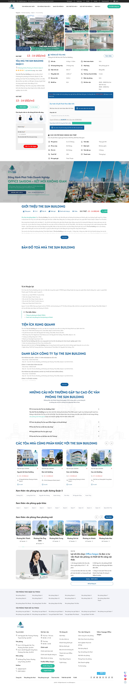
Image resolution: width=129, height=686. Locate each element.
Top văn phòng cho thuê (85, 652)
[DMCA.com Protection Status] (101, 673)
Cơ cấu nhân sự (64, 639)
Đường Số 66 (23, 68)
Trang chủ (19, 677)
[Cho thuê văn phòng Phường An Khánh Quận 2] (89, 531)
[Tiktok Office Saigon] (109, 677)
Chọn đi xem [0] (105, 1)
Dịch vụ (97, 6)
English (116, 1)
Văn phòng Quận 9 (37, 598)
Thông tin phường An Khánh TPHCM (35, 315)
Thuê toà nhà (55, 677)
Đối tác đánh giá (64, 646)
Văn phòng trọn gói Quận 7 (105, 611)
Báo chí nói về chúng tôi (66, 650)
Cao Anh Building (96, 472)
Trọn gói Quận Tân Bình (87, 614)
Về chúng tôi (69, 1)
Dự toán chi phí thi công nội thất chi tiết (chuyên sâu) (68, 128)
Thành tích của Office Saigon (65, 654)
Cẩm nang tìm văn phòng (86, 636)
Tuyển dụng (79, 1)
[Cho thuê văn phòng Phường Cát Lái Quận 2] (72, 531)
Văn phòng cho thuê (28, 6)
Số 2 (46, 480)
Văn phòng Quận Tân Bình (39, 603)
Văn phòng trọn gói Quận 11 (40, 614)
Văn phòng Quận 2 (37, 595)
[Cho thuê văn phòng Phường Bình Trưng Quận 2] (56, 531)
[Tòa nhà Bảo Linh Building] (52, 457)
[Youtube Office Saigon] (97, 677)
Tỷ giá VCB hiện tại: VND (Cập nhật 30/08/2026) (66, 119)
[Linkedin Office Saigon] (100, 677)
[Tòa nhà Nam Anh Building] (76, 457)
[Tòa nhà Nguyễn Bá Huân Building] (27, 457)
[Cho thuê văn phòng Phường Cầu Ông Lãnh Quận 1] (39, 532)
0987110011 (12, 1)
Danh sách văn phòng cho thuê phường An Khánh (39, 317)
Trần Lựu (97, 479)
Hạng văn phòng (58, 6)
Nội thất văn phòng (86, 6)
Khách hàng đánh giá (65, 643)
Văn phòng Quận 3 (54, 595)
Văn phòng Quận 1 (21, 595)
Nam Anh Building (72, 472)
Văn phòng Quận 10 (54, 598)
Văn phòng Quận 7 (103, 595)
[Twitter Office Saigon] (94, 677)
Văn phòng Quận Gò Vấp (55, 603)
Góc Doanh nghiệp (83, 662)
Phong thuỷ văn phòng (85, 659)
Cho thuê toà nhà (71, 6)
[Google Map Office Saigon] (112, 677)
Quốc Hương (73, 479)
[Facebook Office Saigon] (91, 677)
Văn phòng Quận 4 (70, 595)
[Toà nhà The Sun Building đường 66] (77, 24)
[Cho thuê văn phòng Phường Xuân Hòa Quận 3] (105, 531)
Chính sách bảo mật (47, 651)
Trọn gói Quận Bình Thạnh (56, 614)
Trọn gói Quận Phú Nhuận (72, 614)
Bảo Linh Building (47, 472)
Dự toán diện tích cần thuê (86, 108)
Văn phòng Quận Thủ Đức (72, 603)
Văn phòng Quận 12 (86, 598)
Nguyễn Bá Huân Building (25, 472)
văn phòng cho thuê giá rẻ (37, 416)
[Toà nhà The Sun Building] (40, 33)
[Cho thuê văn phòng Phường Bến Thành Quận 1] (23, 531)
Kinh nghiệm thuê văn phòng (84, 644)
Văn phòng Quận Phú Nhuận (23, 603)
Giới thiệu (62, 636)
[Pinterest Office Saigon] (103, 677)
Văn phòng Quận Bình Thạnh (104, 599)
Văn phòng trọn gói (44, 6)
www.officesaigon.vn (71, 682)
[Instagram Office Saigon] (106, 677)
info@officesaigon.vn (22, 1)
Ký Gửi (87, 1)
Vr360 (75, 677)
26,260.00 (63, 119)
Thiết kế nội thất (66, 677)
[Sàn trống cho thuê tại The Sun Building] (77, 42)
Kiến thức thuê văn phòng (85, 639)
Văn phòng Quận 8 (21, 598)
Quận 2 (40, 68)
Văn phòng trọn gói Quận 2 (39, 611)
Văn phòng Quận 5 (86, 595)
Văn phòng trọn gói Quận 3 (56, 611)
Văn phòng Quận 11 (70, 598)
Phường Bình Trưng (104, 479)
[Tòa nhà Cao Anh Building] (101, 457)
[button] (106, 443)
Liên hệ (95, 1)
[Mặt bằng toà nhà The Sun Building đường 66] (101, 24)
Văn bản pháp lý (83, 648)
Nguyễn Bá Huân (24, 479)
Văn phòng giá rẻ (104, 66)
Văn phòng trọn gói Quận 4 (72, 611)
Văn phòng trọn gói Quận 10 (23, 614)
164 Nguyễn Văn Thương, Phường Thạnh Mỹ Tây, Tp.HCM (41, 1)
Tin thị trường (82, 666)
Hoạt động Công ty (65, 659)
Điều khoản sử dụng (47, 658)
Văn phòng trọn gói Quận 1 (23, 611)
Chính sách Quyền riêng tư (49, 655)
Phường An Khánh (32, 68)
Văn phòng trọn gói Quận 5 (88, 611)
